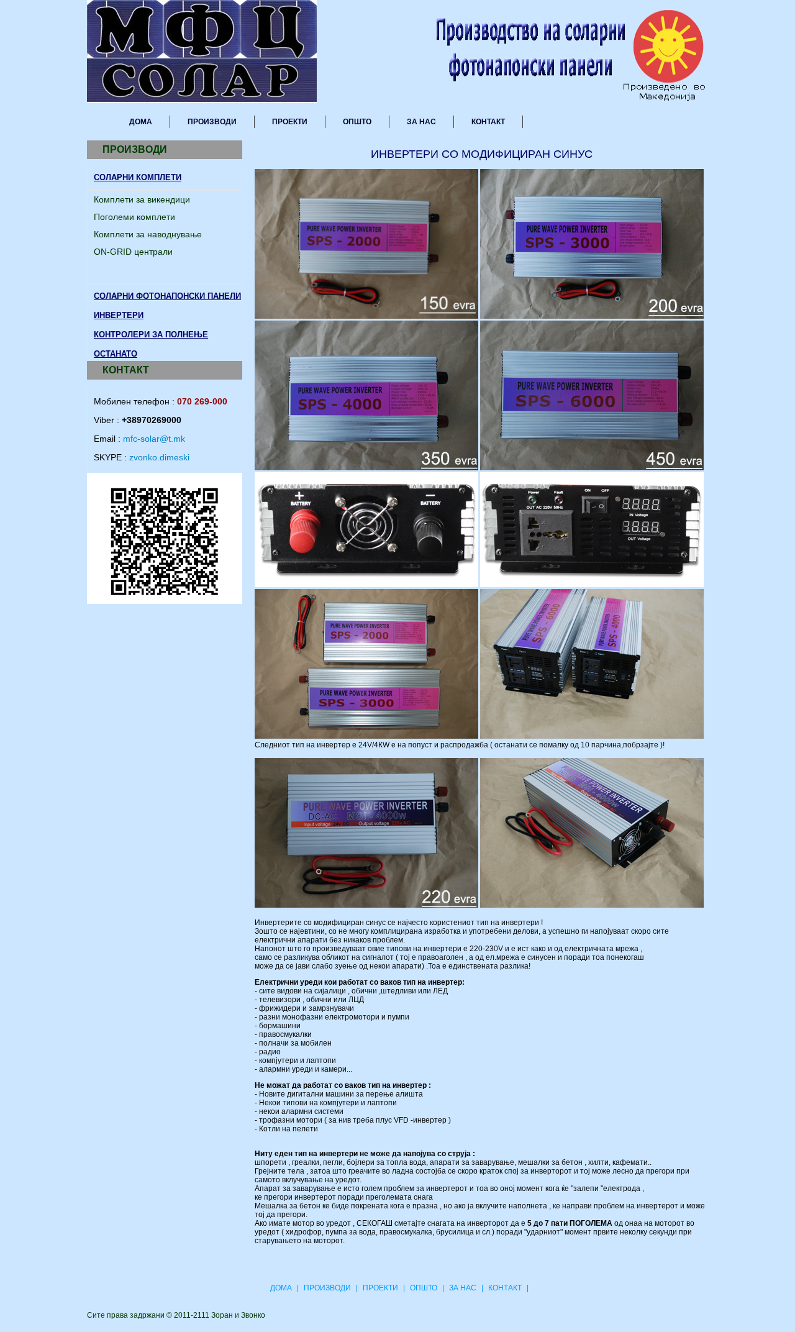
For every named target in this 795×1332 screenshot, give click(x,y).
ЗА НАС (421, 121)
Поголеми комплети (134, 217)
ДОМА (140, 121)
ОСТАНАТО (115, 353)
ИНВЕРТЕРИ (118, 315)
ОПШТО (357, 121)
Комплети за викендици (142, 199)
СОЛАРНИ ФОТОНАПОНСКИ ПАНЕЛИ (167, 296)
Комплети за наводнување (148, 234)
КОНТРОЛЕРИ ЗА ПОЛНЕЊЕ (151, 334)
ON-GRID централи (133, 252)
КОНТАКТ (488, 121)
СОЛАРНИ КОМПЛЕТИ (137, 177)
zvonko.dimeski (159, 457)
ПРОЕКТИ (289, 121)
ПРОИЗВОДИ (212, 121)
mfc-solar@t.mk (154, 439)
